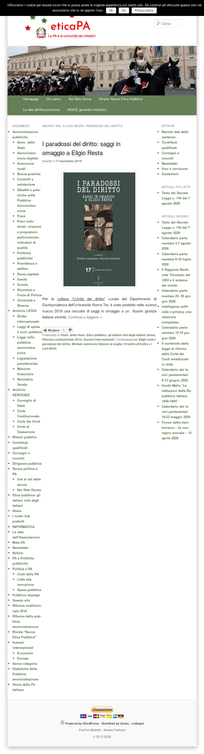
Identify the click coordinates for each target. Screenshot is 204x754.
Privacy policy (144, 10)
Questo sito (21, 600)
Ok (111, 10)
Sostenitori (170, 173)
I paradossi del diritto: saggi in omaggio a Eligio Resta (81, 148)
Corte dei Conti (28, 421)
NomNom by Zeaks (115, 723)
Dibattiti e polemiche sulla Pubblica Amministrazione (29, 200)
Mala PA (18, 542)
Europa (22, 658)
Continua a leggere (85, 316)
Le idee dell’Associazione (41, 109)
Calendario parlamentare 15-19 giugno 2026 (176, 332)
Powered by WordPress (82, 723)
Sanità (22, 279)
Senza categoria (24, 663)
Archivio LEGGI (24, 310)
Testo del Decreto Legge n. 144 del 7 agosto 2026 (176, 198)
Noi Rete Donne (80, 98)
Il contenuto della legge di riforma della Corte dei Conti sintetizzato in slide (175, 354)
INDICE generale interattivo (86, 109)
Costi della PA (28, 574)
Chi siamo (53, 98)
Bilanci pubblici (24, 437)
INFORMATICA (23, 526)
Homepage (31, 98)
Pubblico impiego (26, 595)
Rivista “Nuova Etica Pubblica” (121, 98)
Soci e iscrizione (175, 168)
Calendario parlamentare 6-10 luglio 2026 (176, 259)
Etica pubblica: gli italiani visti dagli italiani (115, 335)
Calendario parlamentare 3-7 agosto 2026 (176, 243)
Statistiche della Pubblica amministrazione (25, 673)
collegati (138, 723)
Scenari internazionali (98, 339)
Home (151, 335)
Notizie (17, 552)
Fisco (21, 216)
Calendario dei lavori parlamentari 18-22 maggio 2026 (176, 411)
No (124, 10)
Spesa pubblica (29, 589)
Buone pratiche (29, 173)
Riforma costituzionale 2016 (62, 339)
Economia (25, 653)
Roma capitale (28, 274)
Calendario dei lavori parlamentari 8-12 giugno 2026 (175, 374)
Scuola (22, 284)
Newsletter (170, 163)
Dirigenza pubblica (27, 463)
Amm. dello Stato (73, 335)
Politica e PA (22, 568)
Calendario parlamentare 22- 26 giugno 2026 (176, 295)
